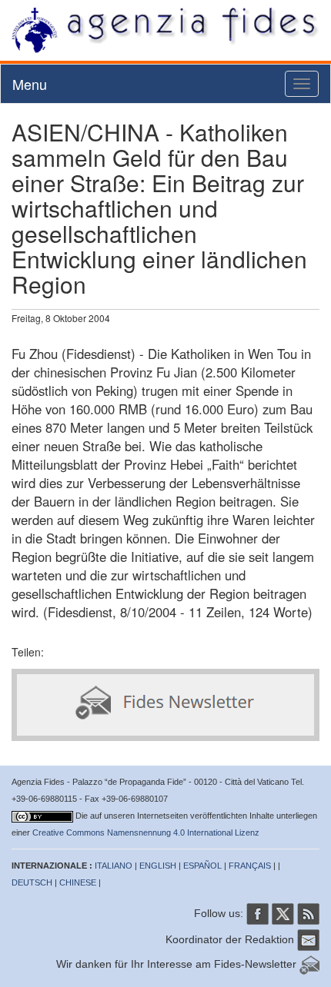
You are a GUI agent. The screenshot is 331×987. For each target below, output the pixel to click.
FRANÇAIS (250, 865)
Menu (29, 84)
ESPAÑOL (202, 865)
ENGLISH (157, 865)
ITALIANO (113, 865)
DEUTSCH (32, 882)
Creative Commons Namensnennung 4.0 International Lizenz (145, 832)
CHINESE (77, 882)
